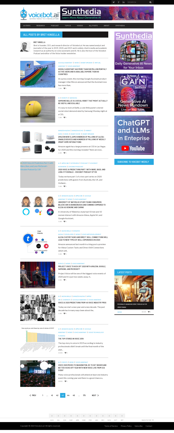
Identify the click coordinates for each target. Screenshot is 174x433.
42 (57, 395)
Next (94, 395)
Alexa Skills (66, 231)
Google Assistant (65, 63)
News (77, 63)
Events (61, 263)
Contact (149, 426)
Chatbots (66, 300)
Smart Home (75, 134)
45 (74, 395)
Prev (34, 395)
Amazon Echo (77, 130)
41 (52, 395)
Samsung (73, 98)
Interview (75, 163)
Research (40, 26)
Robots (65, 98)
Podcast (55, 26)
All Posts (93, 26)
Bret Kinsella (50, 34)
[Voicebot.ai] (40, 13)
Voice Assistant (74, 66)
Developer (69, 234)
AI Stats (26, 26)
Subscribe (139, 426)
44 (68, 395)
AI (59, 98)
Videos (80, 26)
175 (84, 395)
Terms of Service (111, 426)
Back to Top (146, 420)
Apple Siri (65, 163)
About (106, 26)
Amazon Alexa (64, 130)
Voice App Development (91, 234)
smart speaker (86, 63)
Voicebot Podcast (75, 167)
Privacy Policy (126, 426)
